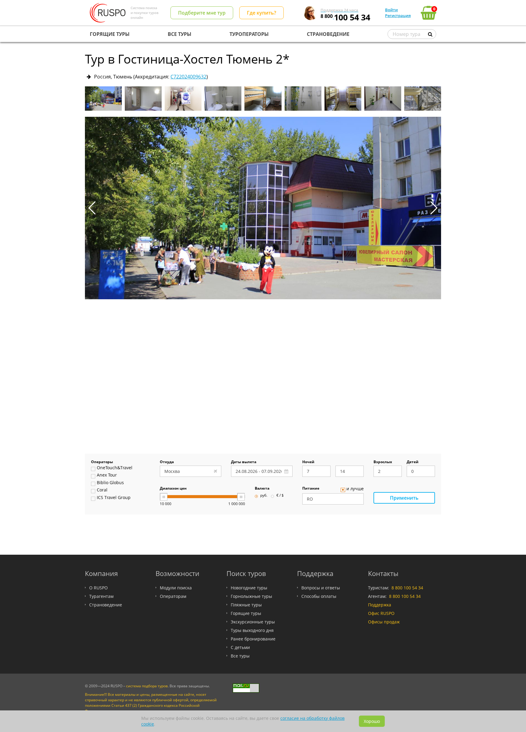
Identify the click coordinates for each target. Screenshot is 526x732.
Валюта (262, 489)
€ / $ (280, 496)
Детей (413, 462)
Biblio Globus (110, 482)
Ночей (308, 462)
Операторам (173, 596)
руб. (263, 496)
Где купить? (261, 12)
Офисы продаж (384, 622)
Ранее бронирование (253, 639)
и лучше (355, 489)
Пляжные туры (246, 605)
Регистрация (398, 15)
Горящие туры (246, 613)
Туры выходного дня (252, 630)
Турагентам (101, 596)
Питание (310, 489)
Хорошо (372, 721)
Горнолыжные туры (251, 596)
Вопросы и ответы (320, 588)
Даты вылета (243, 462)
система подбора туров (147, 686)
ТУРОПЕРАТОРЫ (249, 34)
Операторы (102, 462)
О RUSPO (98, 588)
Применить (404, 497)
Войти (391, 9)
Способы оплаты (318, 596)
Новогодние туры (249, 588)
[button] (434, 208)
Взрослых (382, 462)
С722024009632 (188, 76)
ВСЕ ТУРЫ (179, 34)
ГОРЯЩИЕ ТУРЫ (110, 34)
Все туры (240, 656)
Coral (102, 490)
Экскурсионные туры (253, 622)
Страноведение (105, 605)
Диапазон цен (173, 489)
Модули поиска (176, 588)
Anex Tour (107, 475)
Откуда (167, 462)
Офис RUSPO (381, 613)
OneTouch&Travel (114, 468)
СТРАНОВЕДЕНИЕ (328, 34)
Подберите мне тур (202, 12)
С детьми (240, 647)
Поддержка (379, 605)
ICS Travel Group (114, 497)
